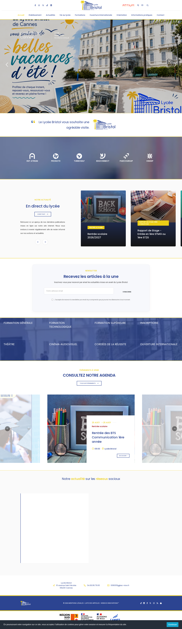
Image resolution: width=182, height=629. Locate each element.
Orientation (122, 15)
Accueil (21, 15)
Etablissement (35, 15)
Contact (160, 15)
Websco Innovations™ (110, 603)
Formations (80, 15)
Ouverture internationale (101, 15)
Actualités (50, 15)
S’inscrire (127, 292)
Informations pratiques (141, 15)
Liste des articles (92, 603)
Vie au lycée (65, 15)
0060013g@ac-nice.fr (120, 585)
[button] (45, 241)
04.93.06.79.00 (93, 585)
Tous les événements (88, 383)
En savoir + (29, 456)
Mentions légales (76, 603)
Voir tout (41, 214)
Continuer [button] (172, 625)
